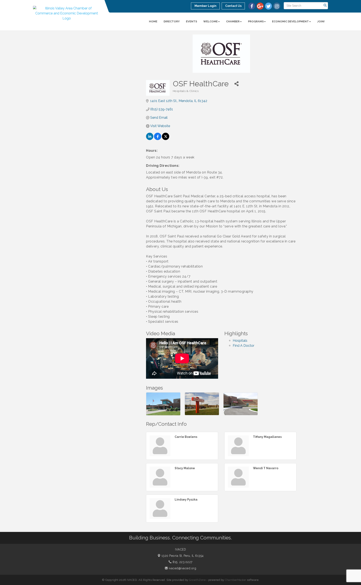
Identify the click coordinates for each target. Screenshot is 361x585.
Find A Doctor (243, 346)
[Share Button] (236, 83)
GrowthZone (197, 579)
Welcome (210, 21)
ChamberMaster (235, 579)
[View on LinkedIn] (149, 139)
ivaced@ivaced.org (182, 568)
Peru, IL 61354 (182, 555)
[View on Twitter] (165, 139)
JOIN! (321, 21)
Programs (256, 21)
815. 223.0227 (182, 562)
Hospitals (240, 341)
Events (191, 21)
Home (153, 21)
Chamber (233, 21)
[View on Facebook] (157, 139)
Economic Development (290, 21)
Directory (172, 21)
